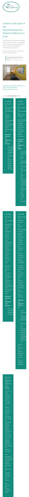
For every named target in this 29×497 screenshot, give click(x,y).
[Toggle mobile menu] (26, 4)
